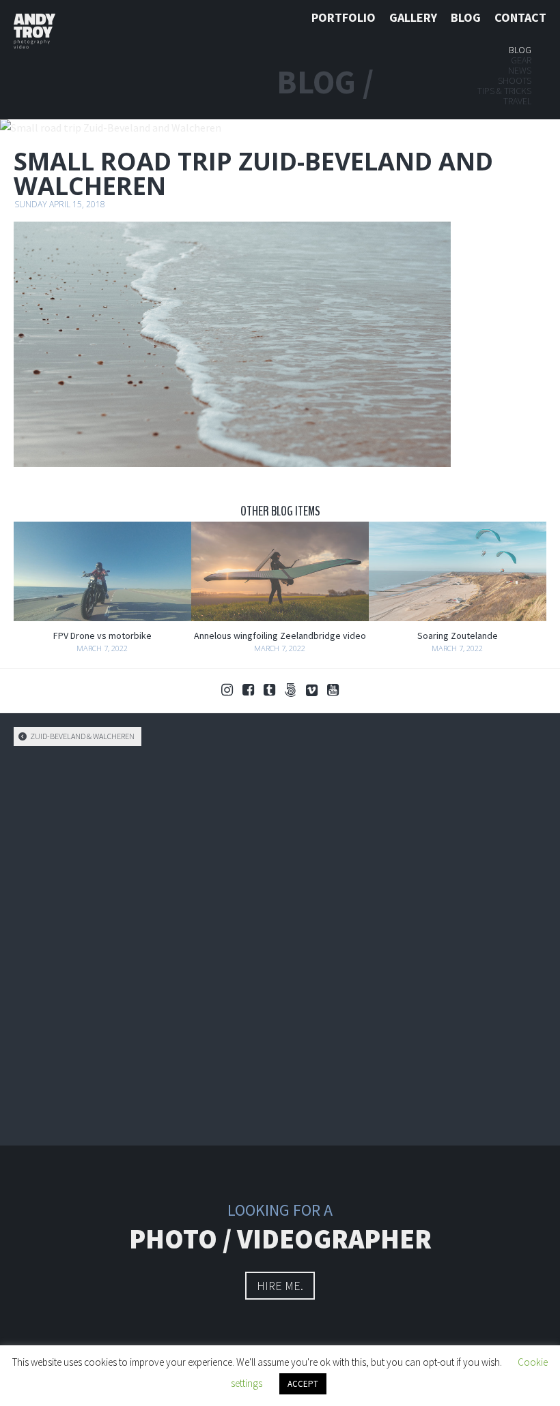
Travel (517, 101)
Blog (466, 17)
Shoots (514, 80)
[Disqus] (280, 943)
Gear (521, 60)
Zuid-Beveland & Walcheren (82, 736)
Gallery (413, 17)
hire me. (280, 1285)
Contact (520, 17)
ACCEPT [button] (303, 1384)
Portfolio (343, 17)
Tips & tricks (504, 91)
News (519, 70)
